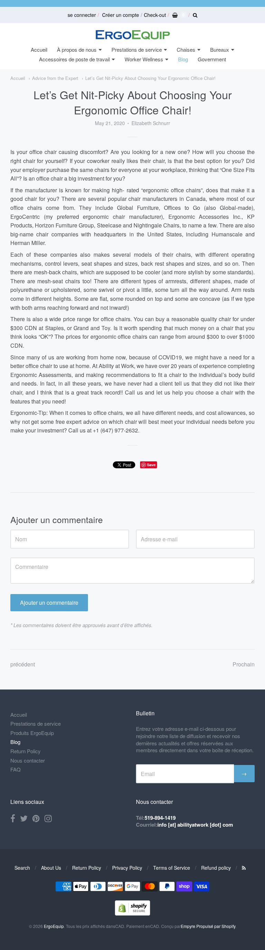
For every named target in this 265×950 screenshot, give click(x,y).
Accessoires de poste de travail (74, 59)
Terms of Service (171, 867)
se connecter (82, 14)
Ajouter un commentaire (49, 602)
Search (22, 867)
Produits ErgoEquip (32, 732)
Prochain (244, 664)
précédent (22, 664)
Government (212, 59)
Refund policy (216, 867)
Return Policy (25, 751)
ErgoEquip (54, 926)
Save (151, 464)
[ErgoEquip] (133, 35)
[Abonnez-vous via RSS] (244, 867)
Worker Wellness (144, 59)
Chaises (186, 49)
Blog (183, 59)
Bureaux (219, 49)
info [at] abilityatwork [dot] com (195, 824)
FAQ (15, 769)
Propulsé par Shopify (215, 926)
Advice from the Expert (55, 78)
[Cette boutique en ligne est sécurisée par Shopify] (132, 913)
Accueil (39, 49)
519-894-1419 (160, 817)
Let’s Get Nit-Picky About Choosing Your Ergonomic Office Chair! (150, 78)
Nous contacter (27, 760)
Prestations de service (136, 49)
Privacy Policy (127, 867)
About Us (51, 867)
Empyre (188, 926)
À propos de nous (77, 49)
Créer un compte (120, 14)
